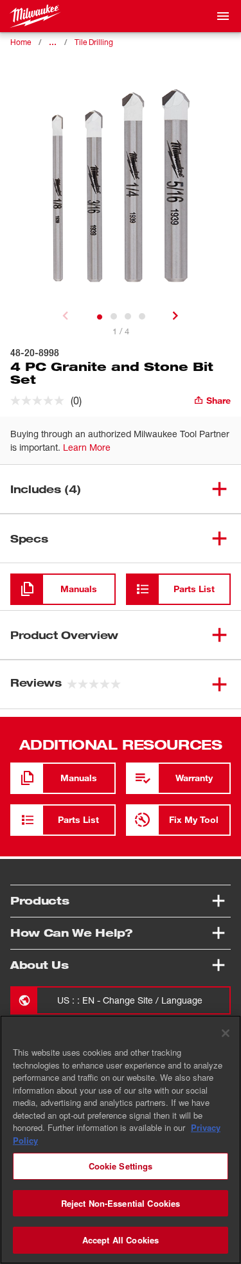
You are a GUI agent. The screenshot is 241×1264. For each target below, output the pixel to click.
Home (20, 42)
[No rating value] (40, 400)
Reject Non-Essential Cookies (121, 1203)
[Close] (225, 1033)
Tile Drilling (94, 42)
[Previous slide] (65, 315)
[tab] (99, 317)
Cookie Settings (121, 1166)
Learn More (87, 447)
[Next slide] (175, 315)
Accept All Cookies (120, 1240)
